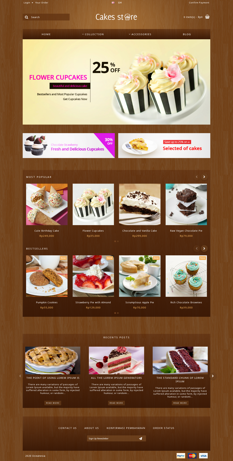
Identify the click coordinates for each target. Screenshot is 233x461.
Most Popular (39, 177)
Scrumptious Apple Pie (140, 302)
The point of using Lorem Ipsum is (52, 377)
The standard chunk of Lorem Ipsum (180, 379)
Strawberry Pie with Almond (93, 302)
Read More (53, 403)
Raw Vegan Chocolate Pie (186, 230)
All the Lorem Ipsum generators (116, 377)
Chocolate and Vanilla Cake (139, 230)
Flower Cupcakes (93, 230)
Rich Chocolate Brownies (186, 302)
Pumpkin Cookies (47, 302)
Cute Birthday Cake (46, 230)
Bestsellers (37, 248)
